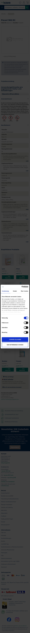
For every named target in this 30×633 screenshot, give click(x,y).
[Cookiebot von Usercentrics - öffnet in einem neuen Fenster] (21, 287)
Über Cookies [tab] (24, 291)
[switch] (26, 323)
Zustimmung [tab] (5, 291)
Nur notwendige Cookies (15, 344)
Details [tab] (15, 291)
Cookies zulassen (15, 339)
